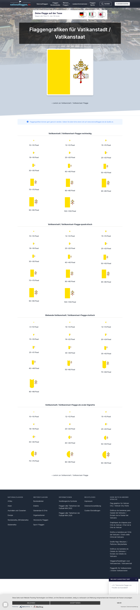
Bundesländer (38, 501)
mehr (119, 603)
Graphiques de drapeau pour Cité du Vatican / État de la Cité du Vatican (120, 524)
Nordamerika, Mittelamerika (18, 520)
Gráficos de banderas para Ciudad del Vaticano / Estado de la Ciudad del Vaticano (120, 514)
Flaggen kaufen (122, 4)
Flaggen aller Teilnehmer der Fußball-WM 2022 (69, 507)
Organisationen (39, 515)
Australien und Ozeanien (17, 511)
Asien (10, 506)
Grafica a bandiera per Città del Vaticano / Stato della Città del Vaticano (120, 534)
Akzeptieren (75, 603)
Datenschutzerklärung (132, 606)
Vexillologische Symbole (68, 501)
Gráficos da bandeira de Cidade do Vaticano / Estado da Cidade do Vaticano (119, 552)
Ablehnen (31, 603)
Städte (36, 506)
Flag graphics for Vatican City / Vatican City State (119, 504)
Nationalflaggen (42, 4)
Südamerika (12, 525)
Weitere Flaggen (65, 4)
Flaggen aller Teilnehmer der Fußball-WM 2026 (69, 514)
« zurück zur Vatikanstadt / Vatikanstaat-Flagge (70, 103)
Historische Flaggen (40, 520)
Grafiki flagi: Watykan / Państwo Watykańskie (118, 543)
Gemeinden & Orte (40, 511)
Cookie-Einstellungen (92, 511)
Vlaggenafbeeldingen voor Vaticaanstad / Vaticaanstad (121, 562)
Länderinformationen (79, 4)
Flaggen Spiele (92, 4)
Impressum (88, 501)
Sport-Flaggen (38, 525)
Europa (10, 515)
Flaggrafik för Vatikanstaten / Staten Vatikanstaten (120, 569)
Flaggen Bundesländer (55, 4)
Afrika (10, 501)
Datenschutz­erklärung (92, 506)
